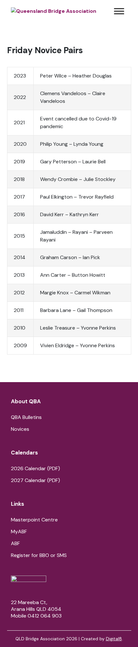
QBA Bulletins (26, 417)
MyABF (19, 531)
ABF (15, 543)
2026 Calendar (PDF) (35, 468)
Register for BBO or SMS (39, 555)
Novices (20, 429)
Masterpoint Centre (34, 519)
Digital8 (114, 639)
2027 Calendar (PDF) (35, 480)
